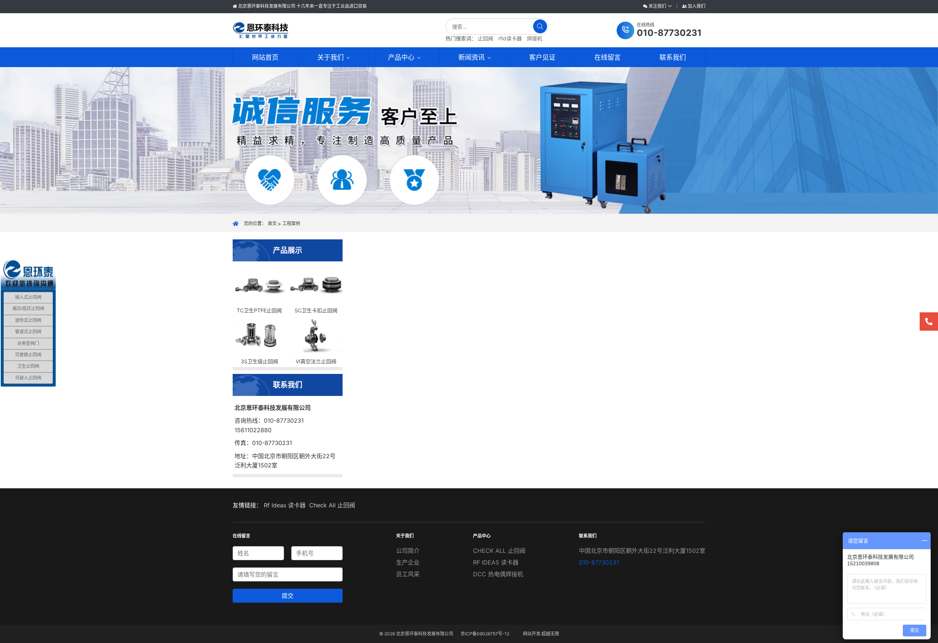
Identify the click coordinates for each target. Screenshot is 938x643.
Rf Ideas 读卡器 (285, 505)
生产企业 (408, 562)
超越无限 (550, 633)
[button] (659, 30)
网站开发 (531, 633)
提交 (287, 595)
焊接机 (534, 38)
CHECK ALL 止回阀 (499, 550)
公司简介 (408, 550)
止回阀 (485, 38)
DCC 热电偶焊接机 (498, 574)
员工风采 (408, 574)
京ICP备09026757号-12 (485, 633)
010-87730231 (599, 562)
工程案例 (291, 223)
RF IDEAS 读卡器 (495, 562)
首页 (272, 223)
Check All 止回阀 (332, 505)
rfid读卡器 (510, 38)
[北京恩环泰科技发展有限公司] (327, 30)
